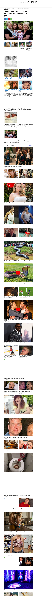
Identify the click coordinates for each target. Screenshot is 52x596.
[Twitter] (7, 19)
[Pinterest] (9, 19)
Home (6, 6)
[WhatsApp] (11, 19)
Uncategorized (8, 8)
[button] (47, 6)
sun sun (6, 17)
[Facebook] (5, 19)
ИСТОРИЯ (13, 6)
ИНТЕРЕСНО (9, 6)
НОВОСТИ (17, 6)
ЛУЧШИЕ (21, 6)
